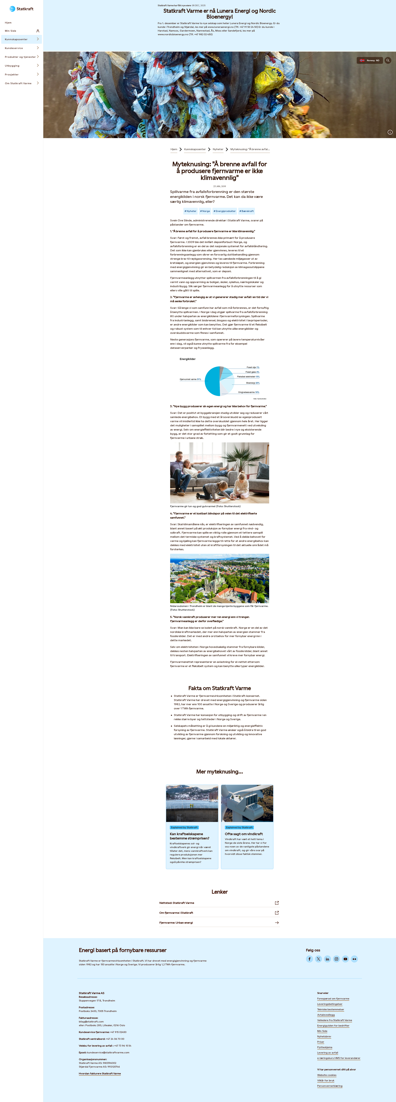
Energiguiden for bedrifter (333, 1025)
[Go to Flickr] (354, 959)
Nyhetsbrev (324, 1036)
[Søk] (388, 60)
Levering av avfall (327, 1052)
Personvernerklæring (329, 1085)
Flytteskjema (324, 1047)
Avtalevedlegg (326, 1014)
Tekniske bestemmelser (330, 1009)
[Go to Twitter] (318, 959)
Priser (320, 1041)
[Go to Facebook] (309, 959)
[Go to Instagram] (336, 959)
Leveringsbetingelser (329, 1004)
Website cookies (326, 1075)
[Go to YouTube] (345, 959)
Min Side (322, 1030)
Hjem (173, 149)
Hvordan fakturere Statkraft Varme (100, 1073)
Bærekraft (248, 211)
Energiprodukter (226, 211)
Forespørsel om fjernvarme (333, 998)
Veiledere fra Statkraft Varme (334, 1020)
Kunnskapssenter (195, 149)
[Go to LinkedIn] (327, 959)
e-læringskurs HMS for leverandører (338, 1058)
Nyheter (218, 149)
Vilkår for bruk (325, 1080)
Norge (206, 211)
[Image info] (390, 132)
